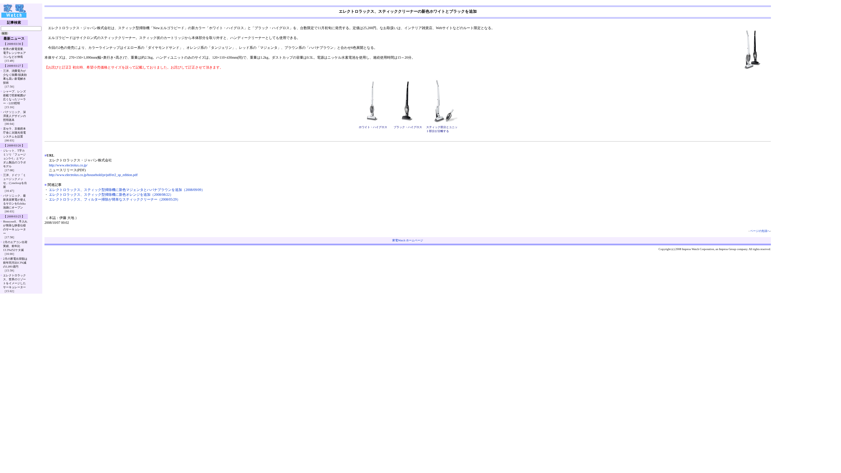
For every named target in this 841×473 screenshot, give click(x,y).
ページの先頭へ (760, 231)
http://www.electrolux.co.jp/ (68, 165)
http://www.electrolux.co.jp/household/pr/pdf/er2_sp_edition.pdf (93, 175)
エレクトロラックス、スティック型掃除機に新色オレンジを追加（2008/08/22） (111, 194)
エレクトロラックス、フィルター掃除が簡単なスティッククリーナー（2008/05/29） (114, 199)
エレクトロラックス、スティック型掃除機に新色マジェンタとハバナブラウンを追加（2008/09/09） (127, 190)
